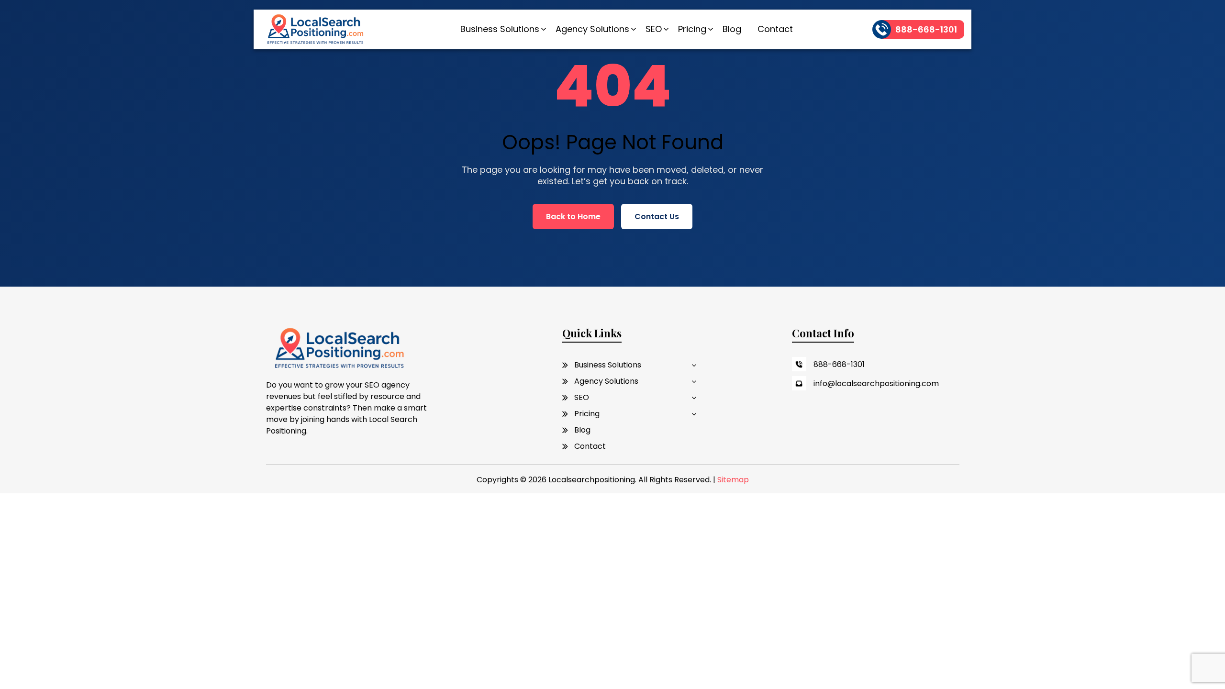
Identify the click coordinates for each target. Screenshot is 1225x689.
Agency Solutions (592, 29)
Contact (775, 29)
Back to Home (573, 216)
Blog (732, 29)
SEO (654, 29)
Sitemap (733, 479)
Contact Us (657, 216)
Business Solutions (499, 29)
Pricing (692, 29)
